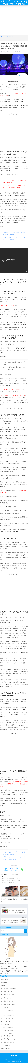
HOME (14, 1055)
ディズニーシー (5, 1007)
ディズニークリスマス (7, 1001)
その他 (3, 985)
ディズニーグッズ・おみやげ (8, 1004)
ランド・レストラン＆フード (10, 1033)
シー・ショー (6, 1012)
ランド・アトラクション (8, 1027)
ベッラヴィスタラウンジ (8, 882)
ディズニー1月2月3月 (6, 991)
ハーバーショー (6, 880)
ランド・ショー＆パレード (9, 1030)
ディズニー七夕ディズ (7, 1036)
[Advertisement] (14, 20)
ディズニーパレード (6, 1021)
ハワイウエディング (6, 1045)
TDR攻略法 (4, 982)
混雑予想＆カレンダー (7, 1048)
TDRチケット (4, 979)
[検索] (25, 931)
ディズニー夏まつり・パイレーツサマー (11, 1039)
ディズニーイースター (7, 998)
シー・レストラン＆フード (15, 874)
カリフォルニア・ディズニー (8, 988)
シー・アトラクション (8, 1010)
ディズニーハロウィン (7, 1018)
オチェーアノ (5, 878)
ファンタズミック (15, 880)
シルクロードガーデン (15, 878)
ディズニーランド (5, 1024)
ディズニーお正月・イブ (7, 994)
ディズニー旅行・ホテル (7, 1042)
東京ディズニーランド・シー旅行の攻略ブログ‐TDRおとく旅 (14, 2)
